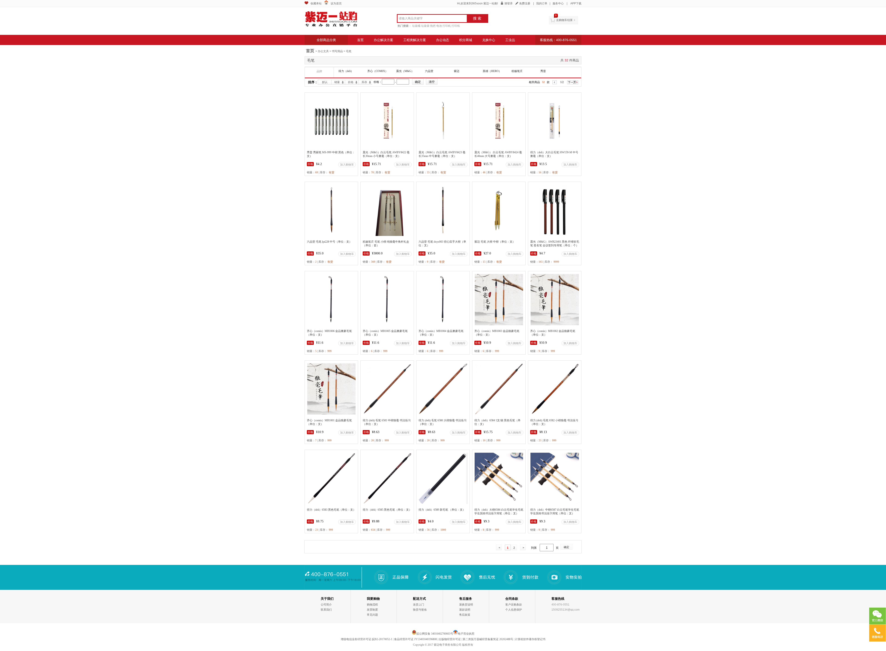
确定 (566, 547)
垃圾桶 (416, 25)
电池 (439, 25)
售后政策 (464, 614)
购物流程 (372, 604)
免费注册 (524, 3)
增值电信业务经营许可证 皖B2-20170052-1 (366, 639)
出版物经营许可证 (450, 639)
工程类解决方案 (414, 40)
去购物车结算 (564, 20)
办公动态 (442, 40)
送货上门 (418, 604)
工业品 (510, 40)
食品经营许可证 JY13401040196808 (415, 639)
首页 (360, 40)
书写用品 (337, 51)
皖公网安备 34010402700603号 (434, 633)
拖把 (433, 25)
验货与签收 (420, 609)
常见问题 (372, 614)
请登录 (508, 3)
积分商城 (465, 40)
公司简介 (326, 604)
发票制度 (372, 609)
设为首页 (336, 3)
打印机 (447, 25)
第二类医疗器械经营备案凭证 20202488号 (488, 639)
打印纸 (456, 25)
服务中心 (558, 3)
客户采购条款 (513, 604)
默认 (325, 82)
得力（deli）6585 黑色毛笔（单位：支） (387, 509)
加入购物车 (347, 164)
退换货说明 (466, 604)
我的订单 (541, 3)
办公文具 (323, 51)
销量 (337, 82)
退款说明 (464, 609)
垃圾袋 (425, 25)
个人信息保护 (513, 609)
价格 (350, 82)
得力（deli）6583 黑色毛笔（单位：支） (331, 509)
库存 (364, 82)
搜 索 (477, 18)
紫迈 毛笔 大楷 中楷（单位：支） (494, 241)
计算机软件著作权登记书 (530, 639)
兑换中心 (488, 40)
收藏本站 (316, 3)
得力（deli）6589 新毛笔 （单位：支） (442, 509)
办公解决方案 (383, 40)
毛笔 (348, 51)
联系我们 (326, 609)
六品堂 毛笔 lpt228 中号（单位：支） (329, 241)
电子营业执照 (466, 633)
